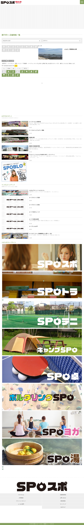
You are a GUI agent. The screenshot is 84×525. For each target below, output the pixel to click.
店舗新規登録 (63, 494)
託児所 (17, 47)
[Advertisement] (42, 17)
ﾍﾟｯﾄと (17, 51)
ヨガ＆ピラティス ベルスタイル (36, 190)
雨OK (4, 47)
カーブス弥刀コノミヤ (34, 212)
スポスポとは (21, 494)
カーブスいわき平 (33, 226)
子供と (8, 51)
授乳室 (22, 47)
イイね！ (4, 60)
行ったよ (11, 60)
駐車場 (8, 47)
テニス (4, 68)
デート (4, 51)
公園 (13, 68)
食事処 (31, 47)
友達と (13, 51)
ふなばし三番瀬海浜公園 (70, 49)
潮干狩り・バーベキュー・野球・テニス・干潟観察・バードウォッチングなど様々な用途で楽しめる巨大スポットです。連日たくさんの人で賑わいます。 (39, 63)
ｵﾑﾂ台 (13, 47)
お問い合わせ (63, 497)
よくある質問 (21, 504)
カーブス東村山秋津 (34, 219)
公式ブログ (63, 507)
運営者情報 (63, 501)
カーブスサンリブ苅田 (34, 197)
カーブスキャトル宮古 (34, 204)
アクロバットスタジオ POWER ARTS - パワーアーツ (42, 154)
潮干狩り (25, 68)
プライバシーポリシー (21, 501)
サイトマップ (63, 504)
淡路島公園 (31, 137)
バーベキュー (19, 68)
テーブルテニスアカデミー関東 (36, 130)
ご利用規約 (21, 497)
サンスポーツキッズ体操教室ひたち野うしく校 (40, 233)
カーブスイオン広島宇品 (35, 121)
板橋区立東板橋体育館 (34, 146)
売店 (36, 47)
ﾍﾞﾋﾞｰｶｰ (26, 47)
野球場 (9, 68)
